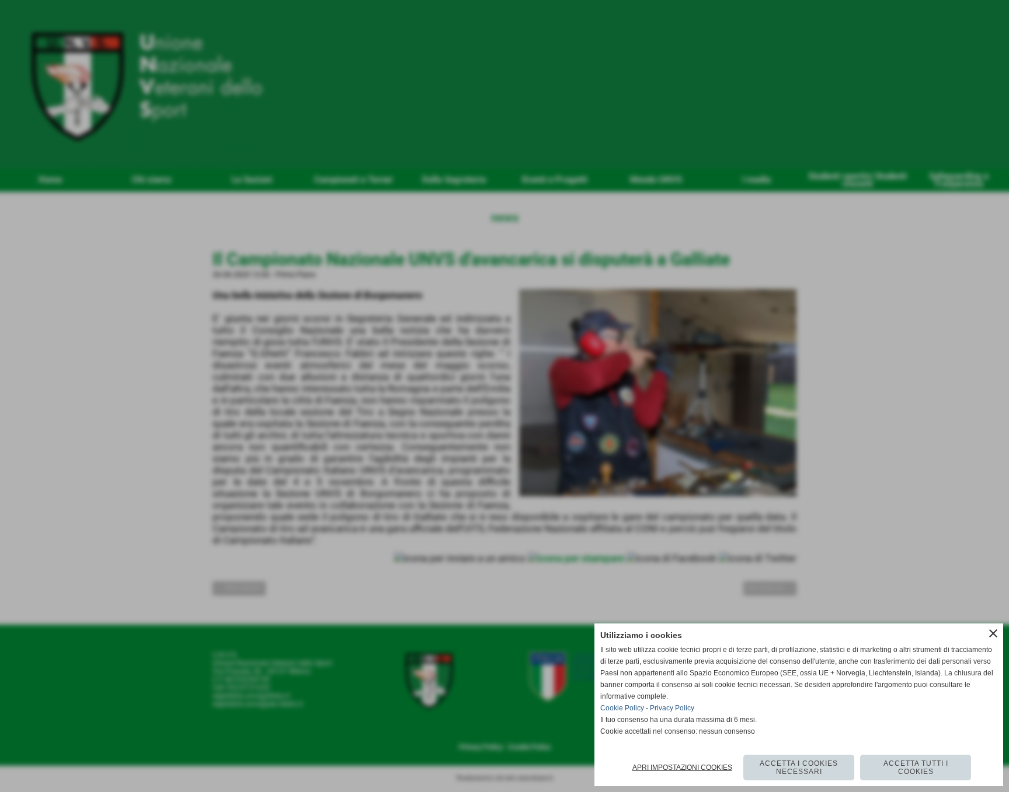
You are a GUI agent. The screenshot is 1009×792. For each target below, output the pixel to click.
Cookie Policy (622, 708)
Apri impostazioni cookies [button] (682, 767)
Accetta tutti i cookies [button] (915, 767)
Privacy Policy (672, 708)
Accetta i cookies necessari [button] (799, 767)
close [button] (993, 633)
